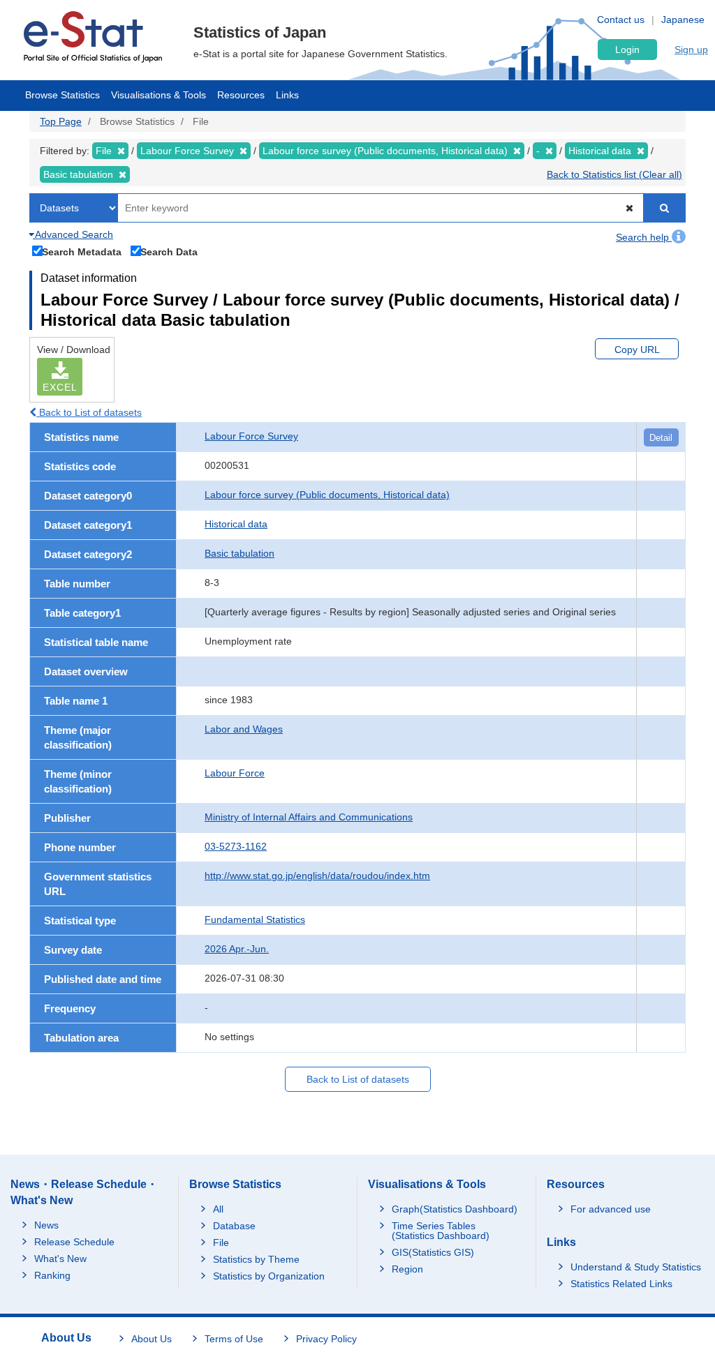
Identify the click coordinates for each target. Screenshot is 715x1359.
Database (234, 1226)
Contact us (620, 19)
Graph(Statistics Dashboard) (454, 1209)
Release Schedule (74, 1242)
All (218, 1209)
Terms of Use (234, 1339)
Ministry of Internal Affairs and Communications (309, 817)
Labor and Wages (244, 729)
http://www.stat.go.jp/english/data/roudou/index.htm (317, 875)
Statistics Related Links (621, 1284)
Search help (644, 237)
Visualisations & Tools (158, 94)
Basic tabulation (239, 553)
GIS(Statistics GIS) (433, 1252)
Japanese (683, 19)
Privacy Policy (326, 1339)
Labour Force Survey (251, 436)
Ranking (52, 1275)
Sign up (691, 49)
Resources (241, 94)
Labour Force (235, 773)
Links (287, 94)
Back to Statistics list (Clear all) (614, 174)
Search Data (169, 251)
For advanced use (610, 1209)
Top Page (61, 121)
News (46, 1225)
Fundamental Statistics (255, 919)
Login (627, 49)
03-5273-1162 (236, 846)
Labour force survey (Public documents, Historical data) (327, 494)
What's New (60, 1258)
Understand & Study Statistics (635, 1267)
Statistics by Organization (269, 1276)
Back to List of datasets (89, 412)
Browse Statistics (62, 94)
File (221, 1242)
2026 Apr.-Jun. (237, 948)
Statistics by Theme (256, 1259)
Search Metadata (81, 251)
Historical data (236, 524)
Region (407, 1269)
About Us (151, 1339)
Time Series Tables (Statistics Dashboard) (440, 1230)
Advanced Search (73, 234)
